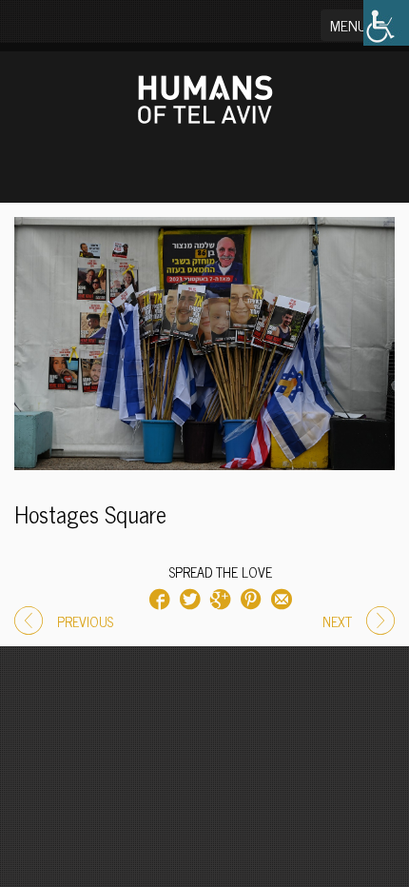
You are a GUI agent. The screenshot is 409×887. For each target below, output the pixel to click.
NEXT (337, 621)
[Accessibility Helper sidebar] (386, 23)
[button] (360, 25)
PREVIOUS (85, 621)
